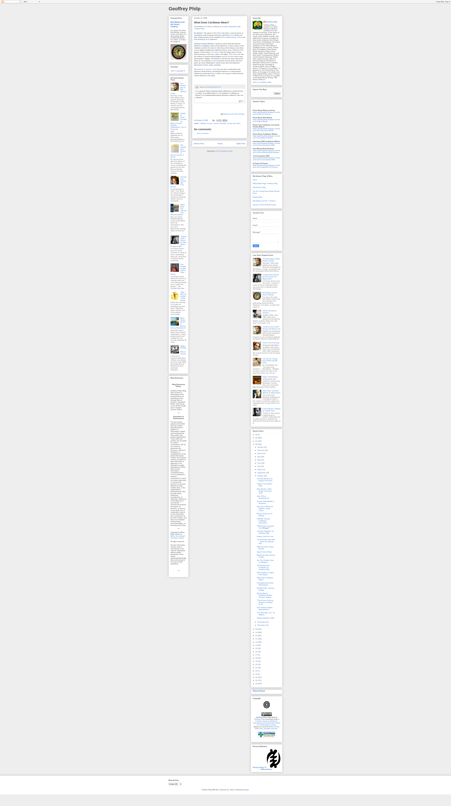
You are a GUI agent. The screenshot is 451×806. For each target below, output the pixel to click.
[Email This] (217, 120)
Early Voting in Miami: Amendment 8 (265, 608)
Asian (208, 39)
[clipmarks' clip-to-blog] (197, 87)
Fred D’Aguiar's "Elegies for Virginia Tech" (271, 410)
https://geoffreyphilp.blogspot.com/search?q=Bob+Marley (266, 120)
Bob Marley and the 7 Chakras (264, 201)
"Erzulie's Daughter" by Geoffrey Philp (265, 532)
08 (256, 444)
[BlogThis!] (219, 120)
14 (256, 645)
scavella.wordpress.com (213, 87)
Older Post (240, 144)
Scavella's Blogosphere (229, 26)
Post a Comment (202, 133)
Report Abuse (259, 691)
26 (256, 684)
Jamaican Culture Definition (204, 44)
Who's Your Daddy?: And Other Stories (178, 537)
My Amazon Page (259, 187)
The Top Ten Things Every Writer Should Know (269, 361)
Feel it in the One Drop (270, 343)
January (260, 447)
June (259, 463)
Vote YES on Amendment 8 (263, 497)
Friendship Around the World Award (265, 584)
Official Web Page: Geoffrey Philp (265, 183)
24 (256, 677)
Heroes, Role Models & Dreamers (265, 502)
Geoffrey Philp (184, 8)
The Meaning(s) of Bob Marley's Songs (271, 260)
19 (256, 661)
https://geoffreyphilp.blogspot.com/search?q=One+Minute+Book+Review (266, 151)
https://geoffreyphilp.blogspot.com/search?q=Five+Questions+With (266, 144)
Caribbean (208, 26)
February (261, 450)
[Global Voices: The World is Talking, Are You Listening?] (266, 737)
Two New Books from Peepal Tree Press (265, 480)
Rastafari (231, 56)
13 (256, 642)
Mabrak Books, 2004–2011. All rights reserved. (267, 727)
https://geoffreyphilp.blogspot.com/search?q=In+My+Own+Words (266, 129)
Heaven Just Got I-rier (265, 536)
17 (256, 655)
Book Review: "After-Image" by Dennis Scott (264, 491)
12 (256, 639)
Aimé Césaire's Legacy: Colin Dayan (265, 573)
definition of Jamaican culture (207, 69)
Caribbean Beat (199, 29)
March (259, 453)
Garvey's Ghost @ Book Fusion (264, 205)
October (260, 476)
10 (256, 632)
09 (256, 629)
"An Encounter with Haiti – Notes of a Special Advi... (266, 541)
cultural (213, 61)
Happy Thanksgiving (270, 377)
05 (256, 435)
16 (256, 652)
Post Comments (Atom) (224, 151)
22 (256, 671)
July (259, 466)
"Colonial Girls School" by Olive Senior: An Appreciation (270, 277)
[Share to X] (222, 120)
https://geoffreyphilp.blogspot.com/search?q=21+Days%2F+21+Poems (266, 166)
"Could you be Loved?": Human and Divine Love (271, 328)
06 (256, 438)
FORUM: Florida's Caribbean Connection (263, 521)
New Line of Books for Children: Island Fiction (265, 508)
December (261, 625)
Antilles (218, 33)
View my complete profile (262, 82)
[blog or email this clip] (241, 101)
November (261, 622)
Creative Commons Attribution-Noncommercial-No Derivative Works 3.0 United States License (266, 723)
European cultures (236, 37)
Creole (232, 35)
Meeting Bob (257, 197)
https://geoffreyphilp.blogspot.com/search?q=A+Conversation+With (266, 159)
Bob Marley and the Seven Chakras (178, 24)
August (260, 469)
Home (220, 144)
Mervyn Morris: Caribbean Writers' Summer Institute (264, 595)
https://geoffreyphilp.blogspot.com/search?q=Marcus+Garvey (266, 113)
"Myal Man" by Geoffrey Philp (183, 295)
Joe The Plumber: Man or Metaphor (265, 561)
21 (256, 668)
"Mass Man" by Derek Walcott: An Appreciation (271, 392)
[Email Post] (213, 120)
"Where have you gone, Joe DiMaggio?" (265, 527)
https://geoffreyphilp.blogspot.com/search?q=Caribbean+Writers (266, 137)
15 (256, 648)
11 (256, 636)
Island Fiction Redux (264, 552)
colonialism (198, 35)
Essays (209, 123)
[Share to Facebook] (224, 120)
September (261, 473)
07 (256, 441)
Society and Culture (233, 123)
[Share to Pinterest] (226, 120)
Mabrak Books (266, 769)
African (224, 37)
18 (256, 658)
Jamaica (216, 52)
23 (256, 674)
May (259, 460)
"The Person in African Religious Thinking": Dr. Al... (265, 602)
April (259, 457)
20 (256, 664)
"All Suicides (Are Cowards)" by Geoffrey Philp (263, 567)
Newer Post (199, 144)
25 (256, 680)
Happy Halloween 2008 (265, 618)
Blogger (246, 790)
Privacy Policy (258, 767)
